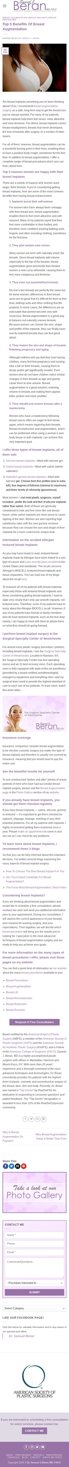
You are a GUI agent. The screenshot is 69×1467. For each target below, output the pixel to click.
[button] (5, 6)
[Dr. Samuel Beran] (35, 6)
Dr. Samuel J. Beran (29, 38)
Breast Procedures (17, 980)
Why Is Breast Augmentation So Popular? (13, 1136)
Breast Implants (37, 18)
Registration (54, 1455)
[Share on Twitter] (31, 1119)
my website (59, 968)
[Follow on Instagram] (31, 1447)
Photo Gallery (24, 792)
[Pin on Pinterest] (43, 1119)
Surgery (31, 1047)
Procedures (23, 1455)
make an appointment (31, 831)
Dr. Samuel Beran (21, 1336)
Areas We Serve (52, 1457)
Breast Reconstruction (19, 998)
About (9, 1455)
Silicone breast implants (20, 460)
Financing (14, 1457)
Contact (35, 1457)
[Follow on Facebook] (26, 1447)
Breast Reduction (16, 1004)
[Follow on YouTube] (42, 1447)
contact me (10, 910)
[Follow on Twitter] (37, 1447)
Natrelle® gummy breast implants (26, 476)
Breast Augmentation (15, 18)
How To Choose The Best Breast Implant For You (35, 871)
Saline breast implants (19, 466)
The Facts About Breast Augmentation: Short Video (36, 887)
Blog (25, 1457)
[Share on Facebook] (25, 1119)
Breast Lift (12, 992)
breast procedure (13, 931)
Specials (38, 1455)
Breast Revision (15, 1010)
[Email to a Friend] (37, 1119)
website (54, 792)
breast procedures (32, 972)
